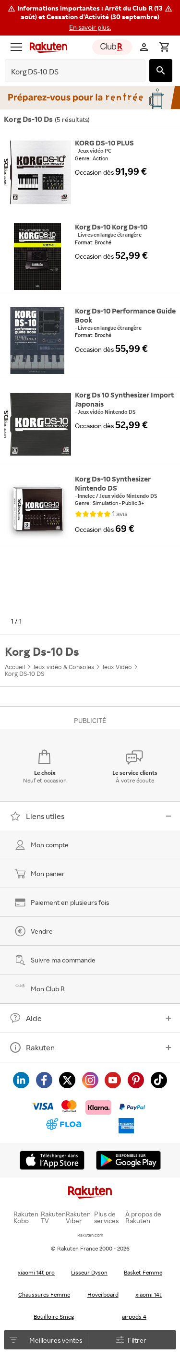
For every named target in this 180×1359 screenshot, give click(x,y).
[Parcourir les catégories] (16, 47)
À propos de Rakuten (143, 1217)
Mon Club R (48, 989)
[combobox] (67, 72)
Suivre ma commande (63, 960)
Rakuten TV (53, 1217)
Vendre (42, 931)
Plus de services (106, 1217)
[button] (90, 18)
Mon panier (48, 873)
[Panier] (164, 47)
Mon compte (50, 845)
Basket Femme (143, 1272)
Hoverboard (103, 1294)
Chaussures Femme (44, 1294)
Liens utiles (45, 816)
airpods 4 (134, 1316)
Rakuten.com (90, 1235)
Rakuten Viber (78, 1217)
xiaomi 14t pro (36, 1272)
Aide (34, 1018)
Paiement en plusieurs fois (70, 902)
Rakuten (40, 1047)
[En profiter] (90, 97)
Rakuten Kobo (25, 1217)
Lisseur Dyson (89, 1272)
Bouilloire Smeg (54, 1316)
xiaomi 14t (148, 1294)
